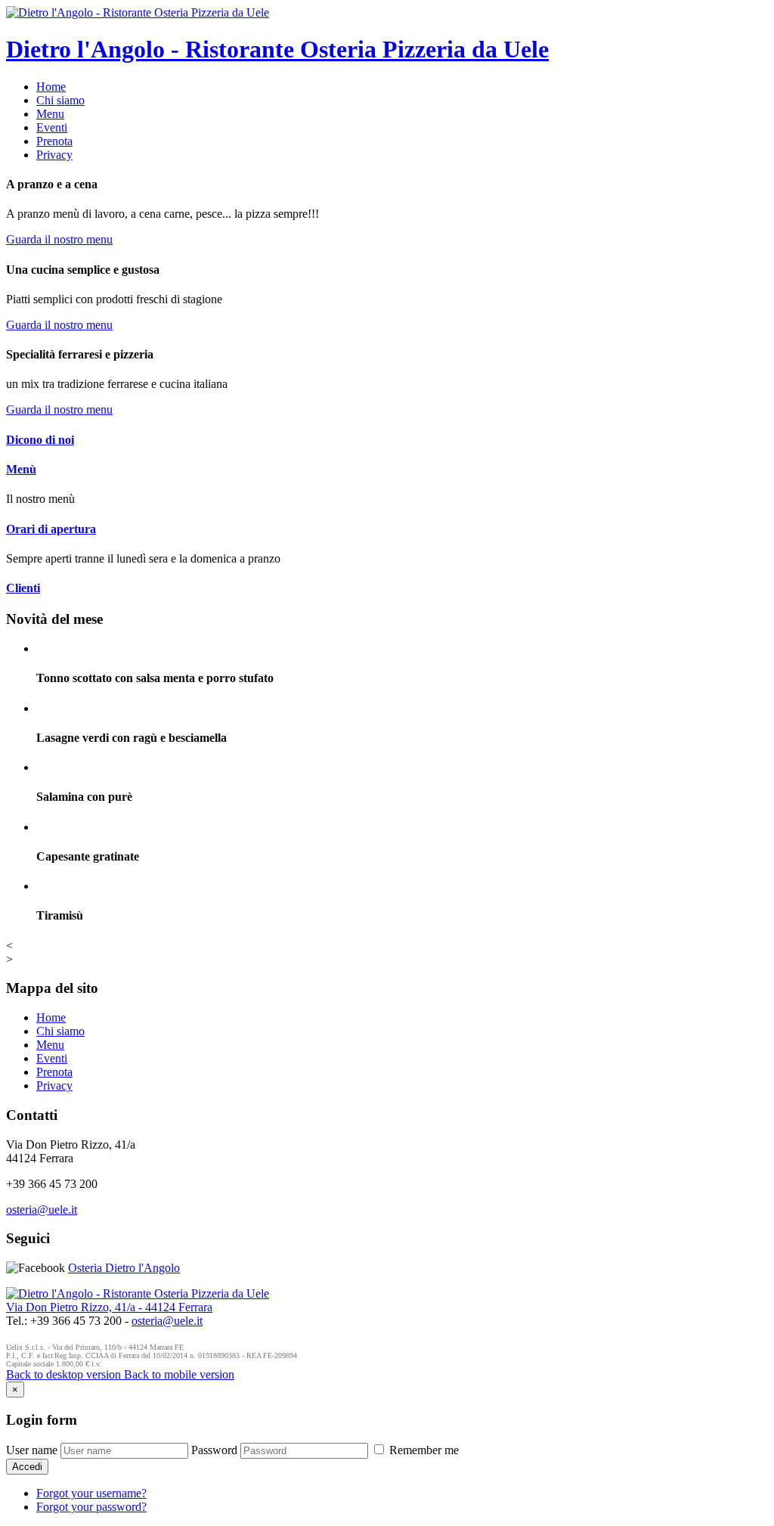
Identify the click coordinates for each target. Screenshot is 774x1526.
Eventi (51, 127)
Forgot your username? (91, 1493)
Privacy (54, 154)
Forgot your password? (91, 1506)
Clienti (23, 588)
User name (31, 1450)
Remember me (422, 1450)
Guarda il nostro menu (59, 239)
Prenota (54, 141)
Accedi (27, 1466)
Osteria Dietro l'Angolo (124, 1267)
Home (51, 86)
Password (214, 1450)
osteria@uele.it (41, 1209)
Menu (50, 113)
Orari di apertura (51, 529)
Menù (21, 469)
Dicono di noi (40, 439)
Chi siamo (60, 100)
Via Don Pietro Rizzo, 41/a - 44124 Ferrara (109, 1307)
